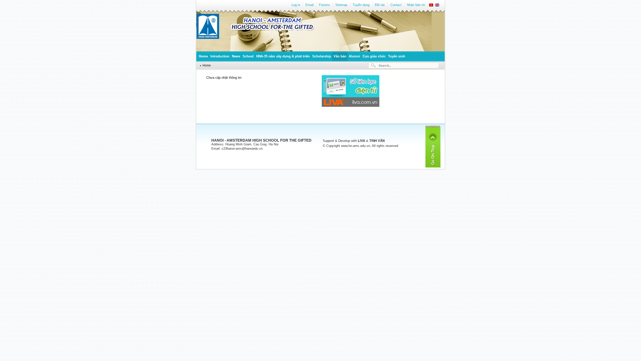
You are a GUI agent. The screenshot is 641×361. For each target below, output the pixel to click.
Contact (396, 5)
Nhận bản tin (416, 5)
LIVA (361, 141)
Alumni (354, 56)
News (236, 56)
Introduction (219, 56)
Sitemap (341, 5)
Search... (385, 65)
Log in (295, 5)
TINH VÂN (377, 141)
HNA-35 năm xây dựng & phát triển (283, 56)
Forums (324, 5)
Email (309, 5)
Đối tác (380, 5)
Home (203, 56)
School (248, 56)
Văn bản (340, 56)
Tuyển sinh (396, 56)
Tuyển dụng (361, 5)
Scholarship (321, 56)
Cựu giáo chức (374, 56)
